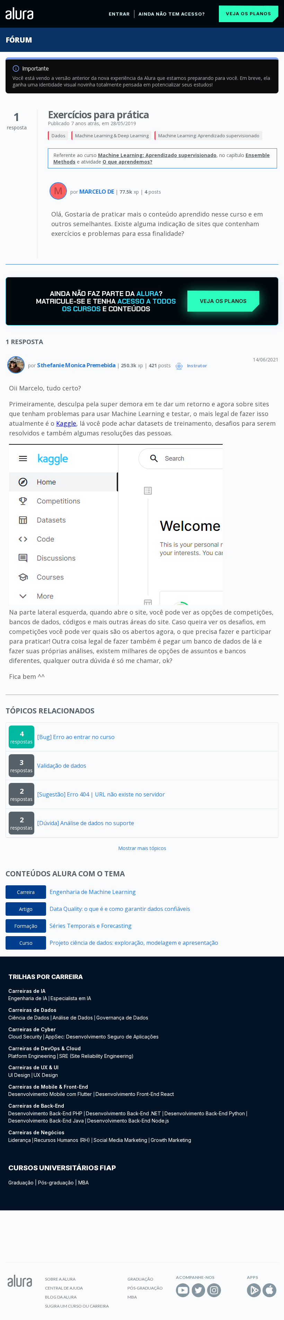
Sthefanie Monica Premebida (77, 365)
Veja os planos (248, 13)
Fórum (19, 40)
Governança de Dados (122, 1018)
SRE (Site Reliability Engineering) (96, 1056)
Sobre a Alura (60, 1279)
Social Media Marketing (120, 1140)
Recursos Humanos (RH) (62, 1140)
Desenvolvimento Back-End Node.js (128, 1121)
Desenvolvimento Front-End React (135, 1094)
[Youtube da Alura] (183, 1290)
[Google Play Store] (254, 1290)
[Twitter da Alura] (198, 1290)
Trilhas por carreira (45, 976)
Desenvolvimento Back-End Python (205, 1113)
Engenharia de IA (27, 998)
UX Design (46, 1075)
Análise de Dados (73, 1018)
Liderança (19, 1140)
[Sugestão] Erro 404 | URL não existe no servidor (101, 794)
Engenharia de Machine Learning (93, 892)
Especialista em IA (71, 998)
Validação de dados (61, 765)
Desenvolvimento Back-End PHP (45, 1113)
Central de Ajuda (64, 1288)
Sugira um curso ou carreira (77, 1306)
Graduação (21, 1182)
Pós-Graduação (145, 1288)
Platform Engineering (32, 1056)
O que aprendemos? (127, 161)
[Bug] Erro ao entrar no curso (76, 737)
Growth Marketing (171, 1140)
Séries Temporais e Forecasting (91, 926)
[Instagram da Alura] (214, 1290)
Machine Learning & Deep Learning (112, 135)
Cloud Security (25, 1037)
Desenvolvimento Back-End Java (46, 1121)
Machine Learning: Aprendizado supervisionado (208, 135)
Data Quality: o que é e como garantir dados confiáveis (120, 909)
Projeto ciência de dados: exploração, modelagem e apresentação (134, 943)
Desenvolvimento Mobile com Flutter (50, 1094)
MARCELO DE (97, 191)
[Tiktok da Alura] (230, 1290)
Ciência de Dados (28, 1018)
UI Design (19, 1075)
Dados (58, 135)
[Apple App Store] (269, 1290)
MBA (83, 1182)
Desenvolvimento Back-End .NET (123, 1113)
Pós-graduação (56, 1182)
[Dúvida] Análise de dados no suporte (85, 823)
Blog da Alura (61, 1297)
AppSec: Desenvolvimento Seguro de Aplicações (102, 1037)
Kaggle (66, 423)
